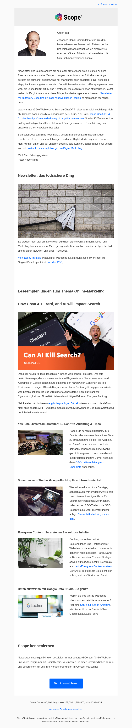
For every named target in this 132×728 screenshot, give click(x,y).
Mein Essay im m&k (29, 257)
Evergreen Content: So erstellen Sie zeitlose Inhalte (53, 532)
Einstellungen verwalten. (70, 709)
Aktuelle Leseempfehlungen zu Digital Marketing (55, 148)
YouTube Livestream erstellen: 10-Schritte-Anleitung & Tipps (59, 424)
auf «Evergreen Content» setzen (94, 566)
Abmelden (54, 709)
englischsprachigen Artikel (63, 403)
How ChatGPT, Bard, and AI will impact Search (59, 304)
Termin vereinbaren (66, 683)
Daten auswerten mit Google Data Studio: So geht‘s (53, 589)
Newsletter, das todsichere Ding (46, 175)
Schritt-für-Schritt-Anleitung (95, 604)
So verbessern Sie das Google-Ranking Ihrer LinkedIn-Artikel (59, 480)
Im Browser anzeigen (108, 4)
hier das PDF (54, 262)
